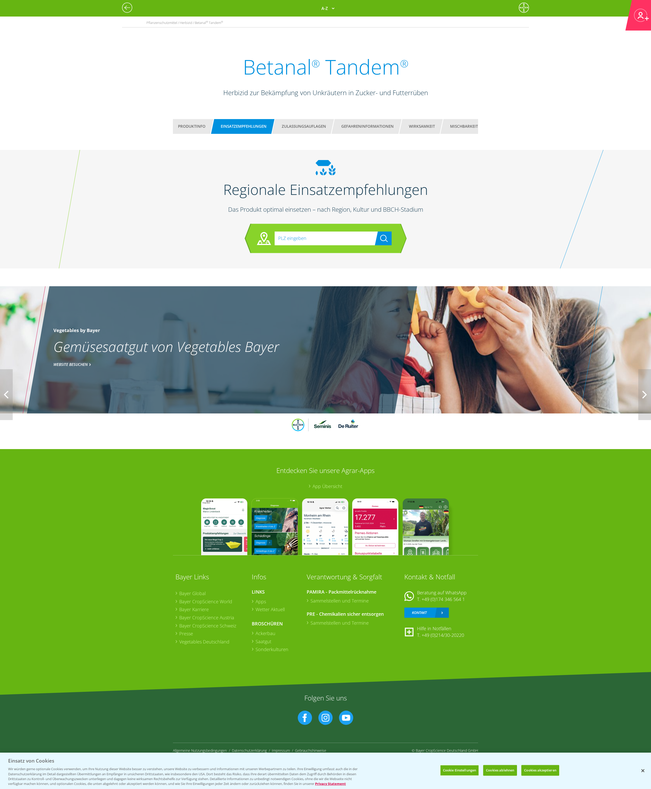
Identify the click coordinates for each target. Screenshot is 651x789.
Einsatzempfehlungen (244, 126)
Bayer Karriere (194, 609)
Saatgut (263, 641)
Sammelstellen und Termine (339, 601)
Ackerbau (265, 633)
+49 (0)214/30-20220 (443, 635)
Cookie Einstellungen (459, 770)
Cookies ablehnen (500, 770)
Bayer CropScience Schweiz (207, 626)
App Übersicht (327, 486)
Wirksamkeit (422, 126)
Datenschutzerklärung (249, 750)
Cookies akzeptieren (540, 770)
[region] (325, 771)
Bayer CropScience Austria (206, 617)
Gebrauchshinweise (310, 750)
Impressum (281, 750)
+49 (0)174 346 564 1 (443, 599)
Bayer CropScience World (205, 601)
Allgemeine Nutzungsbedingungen (200, 750)
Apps (261, 601)
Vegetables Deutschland (204, 642)
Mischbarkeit (464, 126)
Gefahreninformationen (367, 126)
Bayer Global (192, 593)
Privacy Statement (330, 783)
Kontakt (419, 612)
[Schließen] (642, 770)
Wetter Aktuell (270, 609)
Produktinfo (191, 126)
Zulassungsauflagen (304, 126)
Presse (186, 633)
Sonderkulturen (272, 649)
